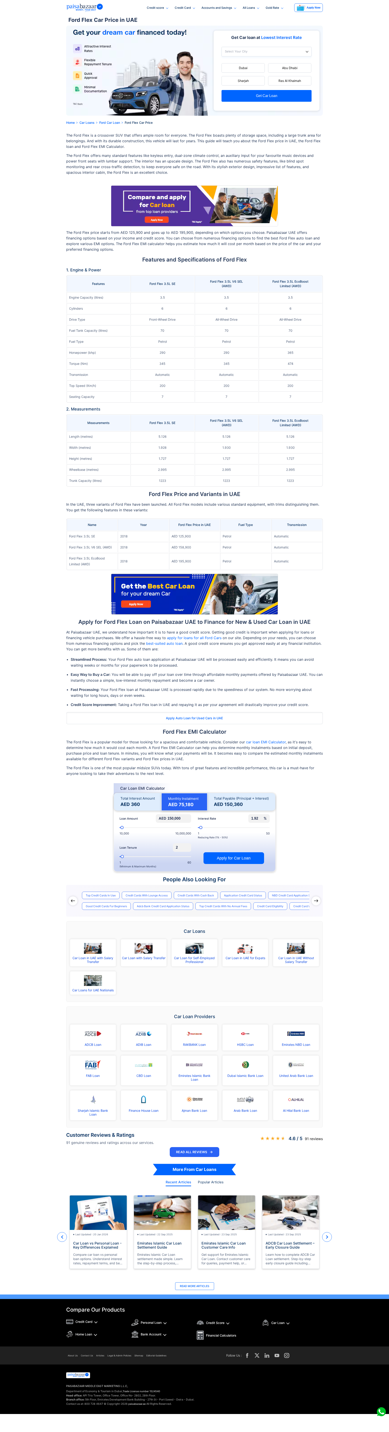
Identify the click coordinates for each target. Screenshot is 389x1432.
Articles (100, 1355)
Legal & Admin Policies (119, 1355)
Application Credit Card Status (243, 895)
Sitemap (138, 1355)
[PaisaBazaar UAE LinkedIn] (266, 1355)
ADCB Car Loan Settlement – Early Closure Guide (290, 1245)
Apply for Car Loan (234, 858)
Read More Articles (194, 1286)
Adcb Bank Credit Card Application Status (163, 906)
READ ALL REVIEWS (194, 1152)
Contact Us (87, 1355)
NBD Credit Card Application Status (294, 895)
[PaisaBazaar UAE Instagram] (286, 1355)
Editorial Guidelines (156, 1355)
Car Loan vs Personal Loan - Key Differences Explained (97, 1245)
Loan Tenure (128, 847)
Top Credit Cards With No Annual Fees (223, 906)
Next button (327, 1237)
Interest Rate (207, 818)
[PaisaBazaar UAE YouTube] (276, 1355)
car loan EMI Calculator (266, 742)
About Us (73, 1355)
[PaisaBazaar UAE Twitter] (257, 1355)
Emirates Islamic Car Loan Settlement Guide (159, 1245)
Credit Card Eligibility (270, 906)
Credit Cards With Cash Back (196, 895)
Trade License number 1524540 (141, 1391)
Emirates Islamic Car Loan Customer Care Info (223, 1245)
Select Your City (236, 51)
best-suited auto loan (164, 643)
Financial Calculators (221, 1335)
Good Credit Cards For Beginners (106, 906)
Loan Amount (129, 818)
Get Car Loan (266, 96)
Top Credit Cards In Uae (101, 895)
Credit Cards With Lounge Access (147, 895)
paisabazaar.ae (137, 1403)
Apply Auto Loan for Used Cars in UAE (194, 718)
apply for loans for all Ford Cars (194, 638)
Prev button (62, 1237)
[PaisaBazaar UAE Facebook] (247, 1355)
